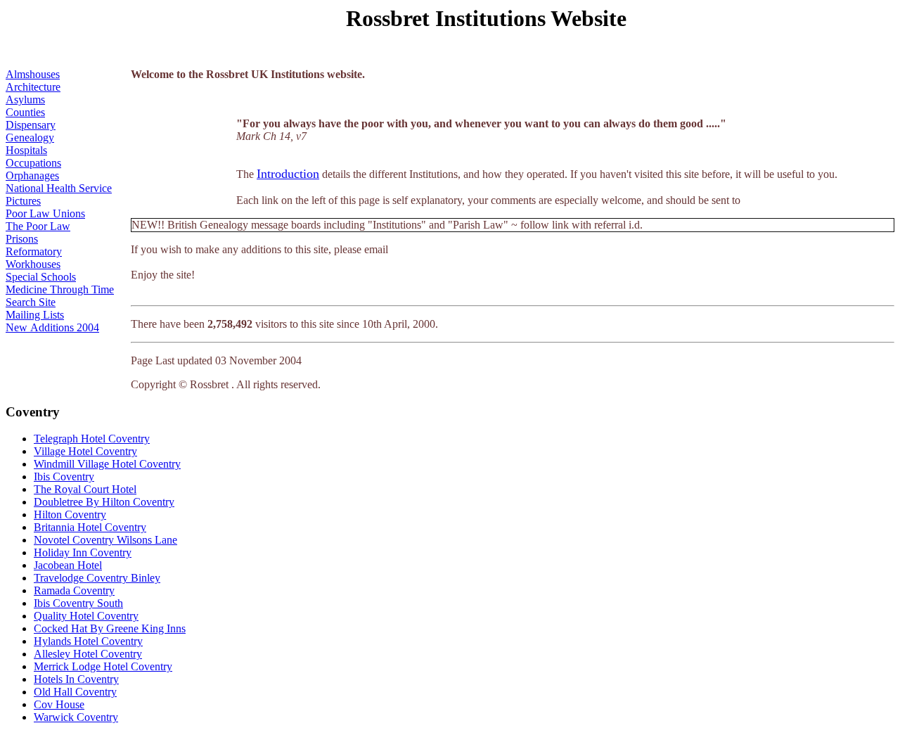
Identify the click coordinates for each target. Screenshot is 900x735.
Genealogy (30, 137)
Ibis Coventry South (78, 603)
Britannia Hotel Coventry (90, 527)
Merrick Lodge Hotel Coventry (103, 666)
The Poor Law (38, 226)
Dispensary (31, 125)
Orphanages (32, 175)
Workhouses (33, 264)
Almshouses (33, 74)
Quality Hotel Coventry (86, 616)
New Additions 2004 (52, 327)
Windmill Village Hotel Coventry (107, 464)
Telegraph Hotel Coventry (92, 439)
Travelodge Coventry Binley (97, 578)
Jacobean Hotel (68, 565)
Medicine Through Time (60, 289)
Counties (25, 112)
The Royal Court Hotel (85, 489)
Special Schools (41, 277)
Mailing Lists (35, 315)
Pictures (23, 201)
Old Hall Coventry (75, 692)
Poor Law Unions (45, 213)
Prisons (22, 239)
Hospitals (26, 150)
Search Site (31, 302)
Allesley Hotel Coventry (88, 654)
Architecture (33, 87)
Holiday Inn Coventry (82, 552)
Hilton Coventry (70, 514)
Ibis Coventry (64, 476)
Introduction (288, 174)
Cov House (59, 704)
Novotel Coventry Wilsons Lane (105, 540)
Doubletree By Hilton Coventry (104, 502)
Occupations (33, 163)
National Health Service (59, 188)
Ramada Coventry (74, 590)
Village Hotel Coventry (85, 451)
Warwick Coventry (76, 717)
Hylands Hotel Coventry (88, 641)
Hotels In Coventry (76, 679)
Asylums (25, 100)
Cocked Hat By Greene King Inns (110, 628)
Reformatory (34, 251)
